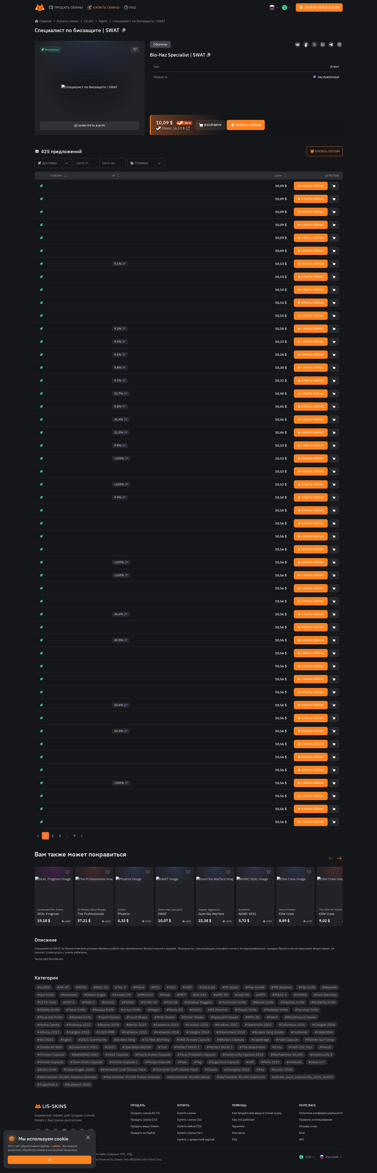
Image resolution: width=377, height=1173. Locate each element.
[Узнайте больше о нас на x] (314, 44)
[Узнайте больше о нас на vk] (297, 44)
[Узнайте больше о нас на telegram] (331, 44)
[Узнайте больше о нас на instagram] (339, 44)
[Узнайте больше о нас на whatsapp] (322, 44)
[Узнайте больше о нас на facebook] (306, 44)
